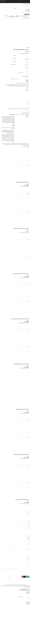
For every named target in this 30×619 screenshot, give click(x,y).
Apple (26, 16)
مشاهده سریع (28, 192)
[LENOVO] (15, 529)
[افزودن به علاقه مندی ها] (28, 188)
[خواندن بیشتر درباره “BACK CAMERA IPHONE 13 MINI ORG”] (28, 236)
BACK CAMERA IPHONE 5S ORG (22, 499)
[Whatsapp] (28, 577)
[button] (28, 190)
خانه (28, 16)
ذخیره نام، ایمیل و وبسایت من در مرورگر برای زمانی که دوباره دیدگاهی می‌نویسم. (18, 108)
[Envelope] (23, 577)
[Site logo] (27, 3)
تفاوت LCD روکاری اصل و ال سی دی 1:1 (10, 550)
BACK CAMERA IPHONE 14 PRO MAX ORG (20, 318)
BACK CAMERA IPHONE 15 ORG (22, 409)
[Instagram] (25, 577)
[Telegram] (26, 577)
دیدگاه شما (27, 90)
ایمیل (28, 103)
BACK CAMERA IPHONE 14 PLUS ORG (21, 273)
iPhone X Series (20, 16)
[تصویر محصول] (20, 219)
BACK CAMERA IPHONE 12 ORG (22, 182)
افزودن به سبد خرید (20, 72)
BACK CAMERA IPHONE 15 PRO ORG (21, 454)
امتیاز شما (27, 87)
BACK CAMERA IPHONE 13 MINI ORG (21, 228)
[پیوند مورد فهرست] (22, 558)
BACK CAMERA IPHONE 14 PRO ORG (21, 364)
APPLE (28, 184)
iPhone (24, 16)
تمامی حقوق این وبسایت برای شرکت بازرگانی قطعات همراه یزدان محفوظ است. (18, 583)
